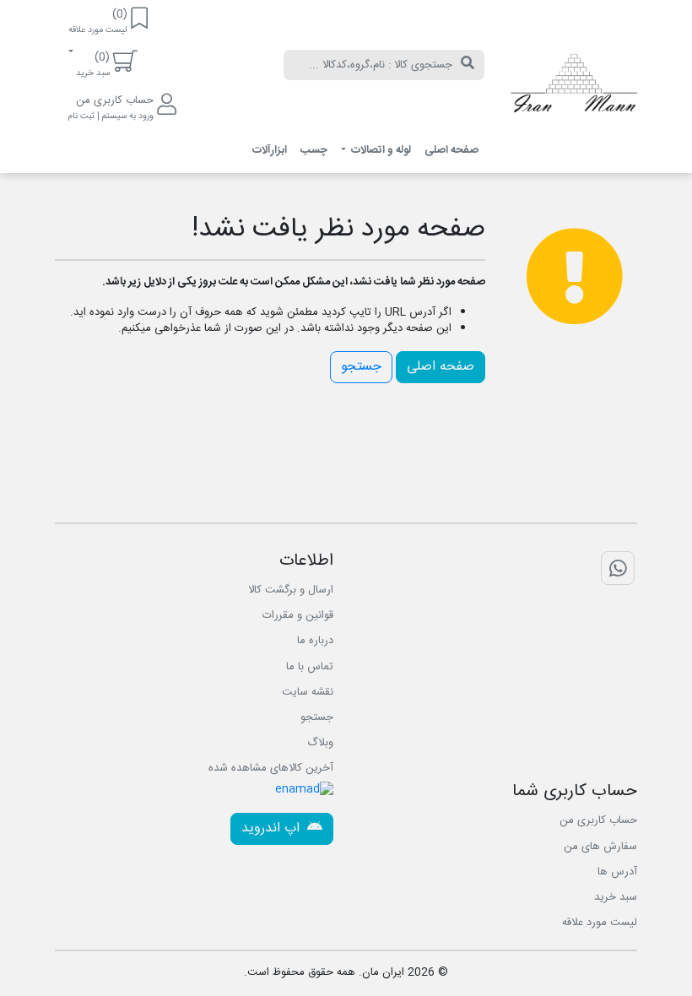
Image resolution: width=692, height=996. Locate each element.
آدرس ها (617, 872)
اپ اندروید (272, 828)
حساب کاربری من (598, 820)
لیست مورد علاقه (599, 922)
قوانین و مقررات (297, 615)
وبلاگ (320, 742)
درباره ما (315, 640)
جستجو (361, 366)
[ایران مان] (574, 87)
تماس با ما (309, 667)
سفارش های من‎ (600, 846)
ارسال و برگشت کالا (290, 590)
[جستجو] (467, 65)
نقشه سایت (307, 692)
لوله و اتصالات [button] (380, 150)
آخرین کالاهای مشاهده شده (270, 768)
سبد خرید (615, 897)
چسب (313, 150)
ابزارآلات (269, 150)
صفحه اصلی (451, 150)
